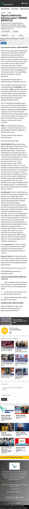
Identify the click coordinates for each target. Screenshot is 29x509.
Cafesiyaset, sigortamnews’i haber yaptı (21, 450)
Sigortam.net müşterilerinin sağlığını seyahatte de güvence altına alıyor (6, 451)
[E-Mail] (10, 333)
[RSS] (22, 497)
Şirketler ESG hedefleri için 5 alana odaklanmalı (6, 435)
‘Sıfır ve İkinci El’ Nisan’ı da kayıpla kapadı (12, 457)
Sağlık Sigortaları (6, 447)
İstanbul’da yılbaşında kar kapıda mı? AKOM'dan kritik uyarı (21, 364)
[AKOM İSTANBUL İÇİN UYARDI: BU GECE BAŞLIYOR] (21, 371)
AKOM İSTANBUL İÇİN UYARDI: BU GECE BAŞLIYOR (20, 377)
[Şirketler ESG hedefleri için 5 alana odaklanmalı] (7, 427)
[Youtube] (17, 497)
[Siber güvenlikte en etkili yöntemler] (22, 427)
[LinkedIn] (14, 497)
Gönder (4, 399)
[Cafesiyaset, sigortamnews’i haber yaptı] (22, 442)
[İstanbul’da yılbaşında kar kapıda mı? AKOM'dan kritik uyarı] (21, 358)
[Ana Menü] (27, 3)
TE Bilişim (18, 503)
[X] (9, 497)
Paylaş (4, 43)
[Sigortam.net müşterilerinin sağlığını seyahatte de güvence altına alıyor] (7, 442)
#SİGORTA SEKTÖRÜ (6, 31)
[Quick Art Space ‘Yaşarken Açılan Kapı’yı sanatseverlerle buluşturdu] (21, 344)
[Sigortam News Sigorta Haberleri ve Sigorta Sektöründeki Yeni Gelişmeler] (7, 3)
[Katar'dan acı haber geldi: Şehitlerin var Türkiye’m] (7, 344)
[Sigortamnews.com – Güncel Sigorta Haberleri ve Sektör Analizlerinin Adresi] (7, 410)
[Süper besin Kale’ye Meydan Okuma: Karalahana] (7, 371)
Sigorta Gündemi (5, 9)
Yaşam (9, 12)
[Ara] (25, 3)
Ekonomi (3, 433)
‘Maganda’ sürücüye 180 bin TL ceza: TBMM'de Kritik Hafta (7, 364)
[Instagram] (12, 497)
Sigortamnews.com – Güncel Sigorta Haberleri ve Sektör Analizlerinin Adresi (6, 418)
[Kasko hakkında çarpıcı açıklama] (22, 410)
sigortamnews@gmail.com (15, 491)
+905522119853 (15, 489)
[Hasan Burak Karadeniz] (4, 330)
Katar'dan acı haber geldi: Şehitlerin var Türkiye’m (7, 350)
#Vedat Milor (15, 31)
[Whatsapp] (20, 497)
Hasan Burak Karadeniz (15, 329)
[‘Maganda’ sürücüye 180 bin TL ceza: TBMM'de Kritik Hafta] (7, 358)
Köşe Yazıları (15, 9)
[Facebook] (7, 497)
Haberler (3, 12)
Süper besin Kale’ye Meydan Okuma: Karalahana (7, 376)
